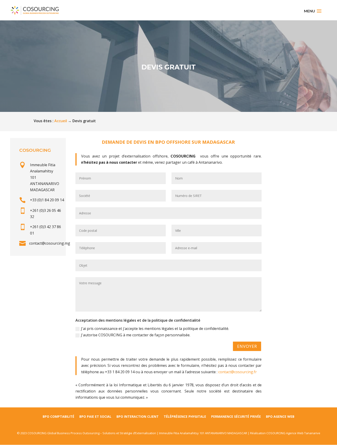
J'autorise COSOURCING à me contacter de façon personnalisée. (135, 334)
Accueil (60, 120)
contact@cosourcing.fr (237, 371)
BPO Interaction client (137, 417)
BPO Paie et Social (95, 417)
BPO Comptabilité (58, 417)
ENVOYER (247, 346)
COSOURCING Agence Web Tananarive (293, 433)
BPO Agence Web (280, 417)
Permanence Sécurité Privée (236, 417)
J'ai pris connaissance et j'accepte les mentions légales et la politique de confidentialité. (155, 328)
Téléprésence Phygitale (185, 417)
